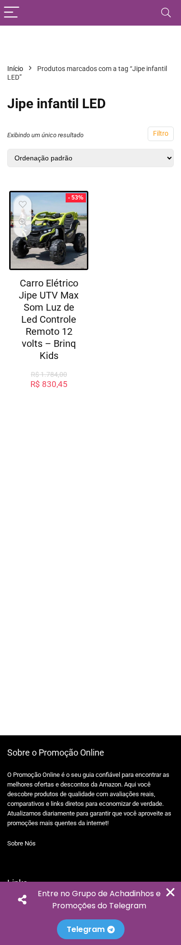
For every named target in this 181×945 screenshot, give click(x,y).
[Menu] (11, 13)
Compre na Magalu (49, 394)
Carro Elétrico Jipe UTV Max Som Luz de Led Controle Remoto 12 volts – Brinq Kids (49, 319)
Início (15, 68)
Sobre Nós (21, 843)
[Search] (166, 13)
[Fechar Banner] (170, 892)
